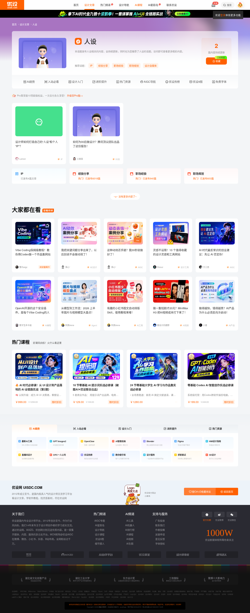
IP (91, 65)
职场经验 (118, 65)
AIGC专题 (99, 520)
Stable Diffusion (42, 591)
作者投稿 (160, 529)
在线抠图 (230, 594)
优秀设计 (201, 594)
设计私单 (141, 594)
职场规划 (134, 65)
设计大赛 (132, 591)
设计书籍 (71, 594)
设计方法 (130, 597)
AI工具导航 (115, 597)
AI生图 (129, 543)
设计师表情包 (100, 597)
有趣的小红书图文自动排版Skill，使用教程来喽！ (123, 310)
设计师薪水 (148, 594)
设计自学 (156, 594)
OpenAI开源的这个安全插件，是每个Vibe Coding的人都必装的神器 (32, 312)
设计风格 (123, 597)
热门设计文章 (59, 591)
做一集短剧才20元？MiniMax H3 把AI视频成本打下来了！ (170, 310)
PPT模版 (203, 591)
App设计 (84, 597)
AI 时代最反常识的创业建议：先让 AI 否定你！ (214, 252)
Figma (100, 591)
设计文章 (25, 24)
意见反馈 (160, 539)
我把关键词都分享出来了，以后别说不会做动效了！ (79, 252)
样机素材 (51, 594)
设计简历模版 (56, 597)
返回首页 (228, 491)
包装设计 (117, 591)
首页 (14, 24)
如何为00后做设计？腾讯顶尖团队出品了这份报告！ (96, 144)
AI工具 (129, 520)
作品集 (154, 591)
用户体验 (124, 591)
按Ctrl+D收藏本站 (201, 491)
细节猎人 (99, 543)
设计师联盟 (176, 594)
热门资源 (125, 82)
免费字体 (221, 82)
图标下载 (26, 597)
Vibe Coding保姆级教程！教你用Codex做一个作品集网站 (33, 252)
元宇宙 (80, 591)
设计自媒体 (151, 65)
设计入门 (77, 82)
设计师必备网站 (81, 594)
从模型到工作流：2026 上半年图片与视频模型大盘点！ (78, 310)
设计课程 (99, 534)
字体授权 (160, 543)
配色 (30, 594)
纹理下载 (211, 591)
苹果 (164, 591)
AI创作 (108, 597)
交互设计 (208, 594)
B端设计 (94, 591)
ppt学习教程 (108, 594)
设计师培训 (99, 594)
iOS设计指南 (118, 594)
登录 (223, 15)
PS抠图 (196, 591)
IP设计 (74, 591)
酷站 (159, 591)
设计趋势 (91, 597)
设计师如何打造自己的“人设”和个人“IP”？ (36, 144)
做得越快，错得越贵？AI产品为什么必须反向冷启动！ (216, 310)
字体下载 (218, 591)
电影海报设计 (66, 597)
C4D (105, 591)
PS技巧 (126, 594)
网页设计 (68, 591)
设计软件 (43, 594)
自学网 (224, 594)
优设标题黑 (147, 591)
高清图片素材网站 (179, 591)
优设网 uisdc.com (27, 487)
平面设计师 (216, 594)
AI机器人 (130, 525)
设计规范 (170, 591)
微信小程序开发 (227, 591)
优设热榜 (174, 82)
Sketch (57, 594)
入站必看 (53, 82)
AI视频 (129, 539)
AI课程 (129, 534)
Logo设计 (133, 594)
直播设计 (87, 591)
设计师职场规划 (45, 597)
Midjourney (32, 591)
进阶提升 (101, 82)
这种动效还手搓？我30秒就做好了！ (125, 252)
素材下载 (190, 591)
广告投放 (160, 520)
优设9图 (197, 82)
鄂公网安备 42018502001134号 (153, 607)
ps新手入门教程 (17, 597)
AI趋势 (30, 82)
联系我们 (160, 525)
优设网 (163, 594)
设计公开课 (90, 594)
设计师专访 (24, 594)
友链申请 (160, 534)
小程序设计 (15, 594)
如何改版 (36, 594)
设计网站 (184, 594)
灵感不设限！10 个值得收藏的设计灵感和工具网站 (170, 252)
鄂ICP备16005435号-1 (135, 607)
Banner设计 (75, 597)
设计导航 (99, 529)
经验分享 (103, 65)
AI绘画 (51, 591)
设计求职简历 (35, 597)
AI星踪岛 (99, 525)
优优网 (169, 594)
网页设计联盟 (193, 594)
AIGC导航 (149, 82)
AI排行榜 (130, 529)
